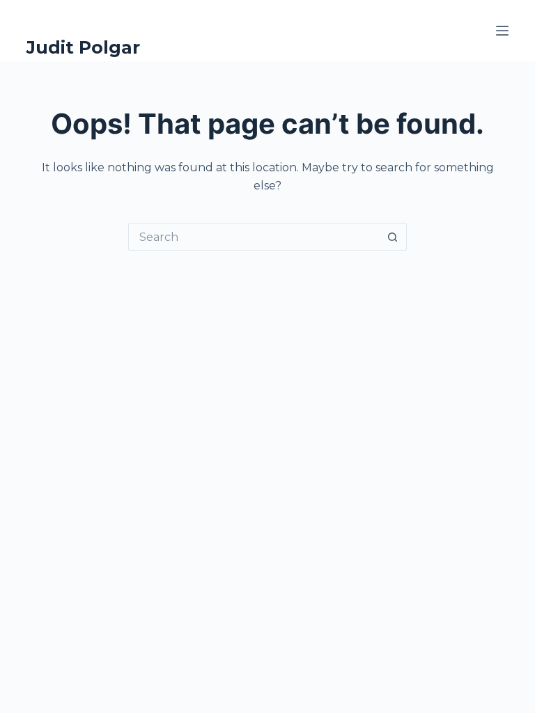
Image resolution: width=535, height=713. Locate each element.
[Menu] (502, 30)
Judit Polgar (83, 47)
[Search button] (393, 237)
